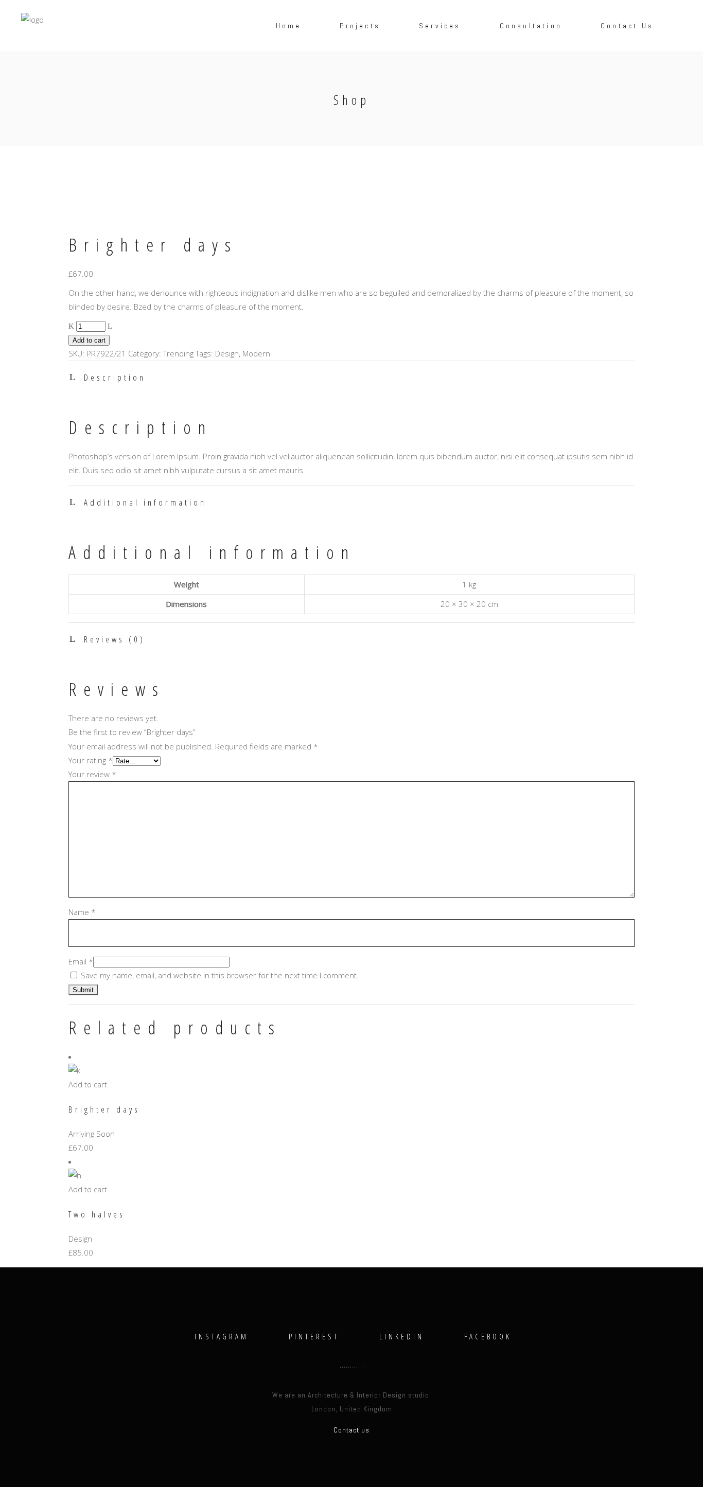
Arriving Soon (91, 1133)
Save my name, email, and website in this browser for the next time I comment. (220, 975)
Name (82, 912)
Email (80, 961)
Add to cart (89, 340)
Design (227, 353)
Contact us (351, 1430)
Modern (256, 353)
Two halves (96, 1214)
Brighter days (104, 1109)
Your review (92, 774)
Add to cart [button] (87, 1084)
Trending (178, 353)
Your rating (90, 760)
